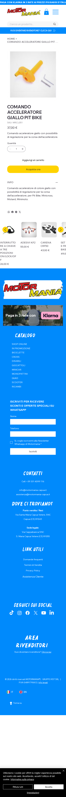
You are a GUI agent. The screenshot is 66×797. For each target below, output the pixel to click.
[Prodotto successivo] (61, 229)
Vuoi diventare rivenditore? (28, 652)
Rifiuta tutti (18, 786)
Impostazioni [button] (33, 792)
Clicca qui (46, 652)
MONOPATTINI (20, 373)
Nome (13, 416)
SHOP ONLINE (19, 344)
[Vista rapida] (8, 229)
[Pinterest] (16, 212)
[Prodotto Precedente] (5, 229)
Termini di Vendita (33, 565)
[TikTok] (11, 613)
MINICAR (16, 369)
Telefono (14, 428)
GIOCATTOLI (18, 365)
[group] (33, 243)
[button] (46, 12)
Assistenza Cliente (32, 576)
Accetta (48, 786)
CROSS (15, 356)
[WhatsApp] (8, 212)
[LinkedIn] (51, 613)
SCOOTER (17, 382)
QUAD (15, 378)
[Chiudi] (61, 772)
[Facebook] (12, 212)
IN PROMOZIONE (21, 348)
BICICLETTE (18, 352)
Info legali (43, 682)
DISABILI (16, 361)
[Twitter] (19, 212)
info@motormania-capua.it (33, 490)
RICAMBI (16, 386)
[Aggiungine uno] (22, 149)
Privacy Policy (33, 570)
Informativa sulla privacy (22, 779)
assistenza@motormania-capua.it (33, 494)
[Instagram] (19, 613)
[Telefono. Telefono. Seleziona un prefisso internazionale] (15, 434)
